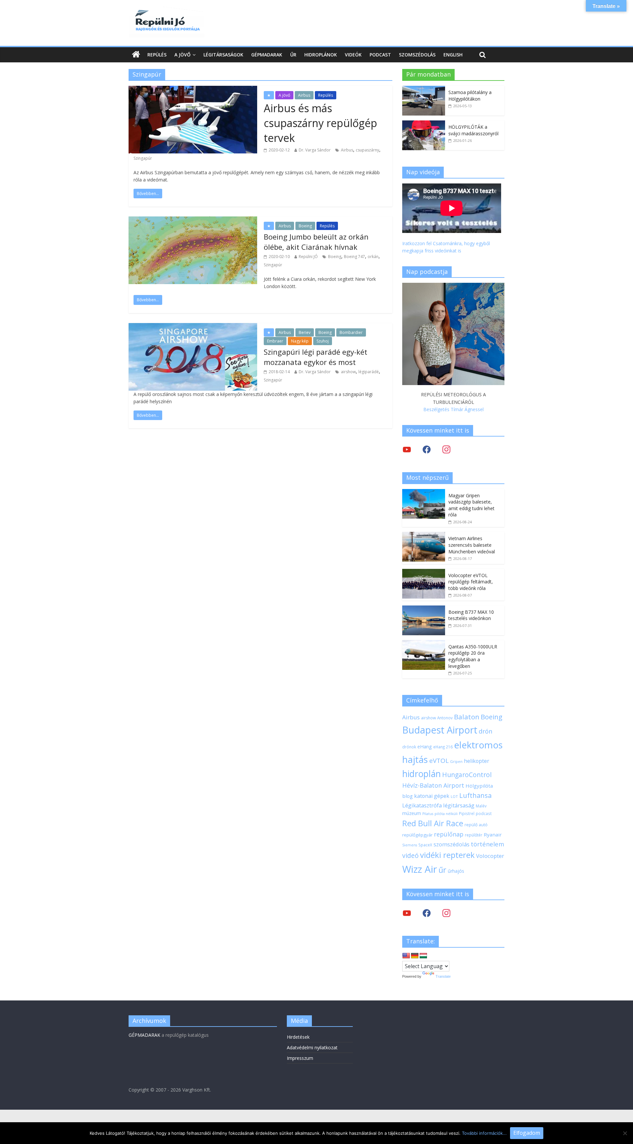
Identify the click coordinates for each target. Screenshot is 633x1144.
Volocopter (490, 856)
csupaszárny (367, 150)
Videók (353, 54)
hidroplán (421, 774)
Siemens (409, 845)
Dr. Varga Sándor (315, 150)
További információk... (484, 1133)
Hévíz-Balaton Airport (433, 785)
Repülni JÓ (308, 256)
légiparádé (368, 372)
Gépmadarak (266, 54)
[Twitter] (407, 449)
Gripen (456, 761)
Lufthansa (475, 795)
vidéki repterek (447, 855)
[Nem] (624, 1133)
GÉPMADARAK (144, 1035)
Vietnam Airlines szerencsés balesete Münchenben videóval (471, 544)
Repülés (156, 54)
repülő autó (476, 825)
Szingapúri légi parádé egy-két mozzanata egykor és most (315, 357)
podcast (484, 813)
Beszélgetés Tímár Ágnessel (453, 409)
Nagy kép (300, 341)
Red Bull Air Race (432, 823)
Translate (443, 976)
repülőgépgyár (417, 835)
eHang (424, 746)
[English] (406, 956)
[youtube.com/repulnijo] (407, 913)
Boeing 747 (354, 256)
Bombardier (351, 332)
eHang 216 (443, 746)
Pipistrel (466, 813)
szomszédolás (451, 844)
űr (442, 870)
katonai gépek (431, 796)
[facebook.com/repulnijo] (427, 913)
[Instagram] (446, 449)
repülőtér (473, 835)
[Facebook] (427, 449)
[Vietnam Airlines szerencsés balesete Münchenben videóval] (423, 535)
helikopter (476, 761)
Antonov (445, 717)
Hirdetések (298, 1037)
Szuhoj (322, 341)
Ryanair (493, 834)
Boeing (305, 226)
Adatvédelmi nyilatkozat (312, 1047)
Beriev (305, 332)
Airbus (304, 95)
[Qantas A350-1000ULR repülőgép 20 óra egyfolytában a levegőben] (423, 643)
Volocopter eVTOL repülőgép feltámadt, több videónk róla (470, 581)
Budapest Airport (439, 729)
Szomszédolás (417, 54)
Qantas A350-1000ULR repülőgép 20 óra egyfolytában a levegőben (472, 656)
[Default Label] (446, 913)
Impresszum (300, 1058)
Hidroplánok (320, 54)
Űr (293, 54)
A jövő (182, 54)
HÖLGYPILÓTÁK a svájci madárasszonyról (473, 130)
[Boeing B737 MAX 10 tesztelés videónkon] (423, 609)
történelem (487, 844)
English (453, 54)
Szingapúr (143, 158)
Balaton (466, 716)
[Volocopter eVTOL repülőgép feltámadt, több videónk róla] (423, 572)
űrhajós (456, 871)
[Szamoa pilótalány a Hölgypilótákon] (423, 89)
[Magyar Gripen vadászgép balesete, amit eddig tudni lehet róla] (423, 492)
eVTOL (439, 760)
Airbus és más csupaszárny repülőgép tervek (320, 123)
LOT (454, 796)
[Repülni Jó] (166, 10)
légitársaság (458, 805)
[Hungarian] (423, 956)
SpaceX (425, 844)
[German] (415, 956)
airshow (348, 372)
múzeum (411, 813)
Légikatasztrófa (422, 805)
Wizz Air (419, 869)
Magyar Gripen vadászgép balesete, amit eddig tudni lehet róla (471, 505)
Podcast (380, 54)
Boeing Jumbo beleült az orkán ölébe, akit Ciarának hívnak (316, 242)
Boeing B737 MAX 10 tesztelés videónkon (471, 615)
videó (410, 855)
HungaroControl (467, 774)
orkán (373, 256)
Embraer (275, 341)
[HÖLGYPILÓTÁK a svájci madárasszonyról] (423, 124)
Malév (481, 805)
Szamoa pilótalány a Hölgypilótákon (470, 95)
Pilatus (427, 813)
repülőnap (449, 834)
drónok (409, 746)
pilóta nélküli (446, 813)
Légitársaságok (223, 54)
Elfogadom (526, 1132)
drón (485, 731)
